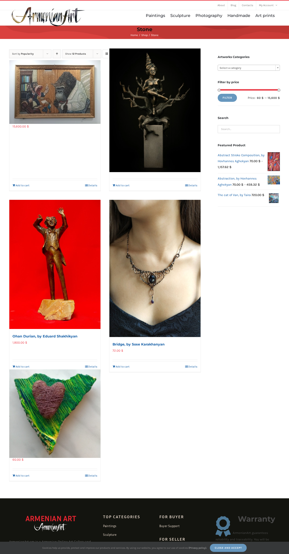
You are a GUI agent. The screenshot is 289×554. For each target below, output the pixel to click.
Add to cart (22, 185)
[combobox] (249, 68)
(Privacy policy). (198, 547)
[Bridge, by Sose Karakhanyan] (155, 268)
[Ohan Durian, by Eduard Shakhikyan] (54, 264)
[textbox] (249, 68)
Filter (227, 97)
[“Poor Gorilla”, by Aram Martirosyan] (54, 92)
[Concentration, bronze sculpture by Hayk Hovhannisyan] (155, 110)
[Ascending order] (57, 54)
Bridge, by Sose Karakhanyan (139, 344)
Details (92, 185)
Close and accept (228, 547)
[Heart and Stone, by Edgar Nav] (54, 413)
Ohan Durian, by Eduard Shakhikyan (44, 336)
